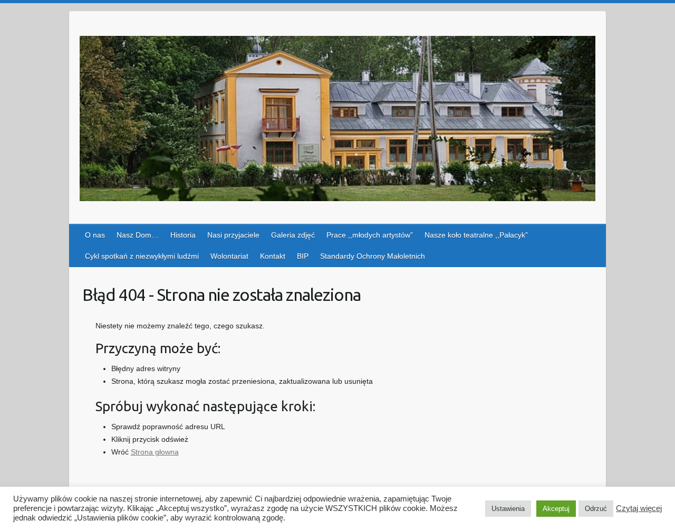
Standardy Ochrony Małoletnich (372, 256)
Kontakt (272, 256)
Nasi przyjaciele (233, 235)
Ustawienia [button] (508, 509)
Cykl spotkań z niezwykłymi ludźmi (142, 256)
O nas (95, 235)
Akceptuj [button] (556, 509)
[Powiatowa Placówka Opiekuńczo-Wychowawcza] (337, 120)
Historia (183, 235)
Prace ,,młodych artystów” (369, 235)
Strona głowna (155, 452)
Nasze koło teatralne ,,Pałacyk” (476, 235)
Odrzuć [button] (596, 509)
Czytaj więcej (639, 508)
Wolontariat (229, 256)
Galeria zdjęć (293, 235)
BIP (302, 256)
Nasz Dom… (138, 235)
